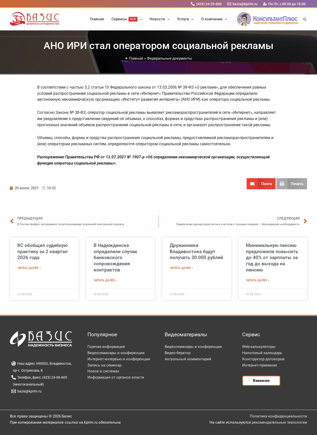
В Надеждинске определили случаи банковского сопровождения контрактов (115, 257)
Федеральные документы (169, 58)
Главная (136, 58)
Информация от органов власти (115, 377)
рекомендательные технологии (279, 422)
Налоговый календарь (262, 353)
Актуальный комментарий (188, 359)
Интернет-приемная (259, 365)
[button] (139, 19)
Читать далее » (29, 268)
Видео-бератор (177, 353)
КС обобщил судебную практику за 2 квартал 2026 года (42, 251)
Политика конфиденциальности (278, 416)
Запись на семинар (104, 365)
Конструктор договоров (263, 359)
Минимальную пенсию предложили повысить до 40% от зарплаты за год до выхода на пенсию (272, 257)
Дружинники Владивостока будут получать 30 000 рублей (196, 251)
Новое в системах (103, 371)
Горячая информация (106, 346)
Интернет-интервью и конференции (118, 359)
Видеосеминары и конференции (116, 353)
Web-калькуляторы (258, 346)
